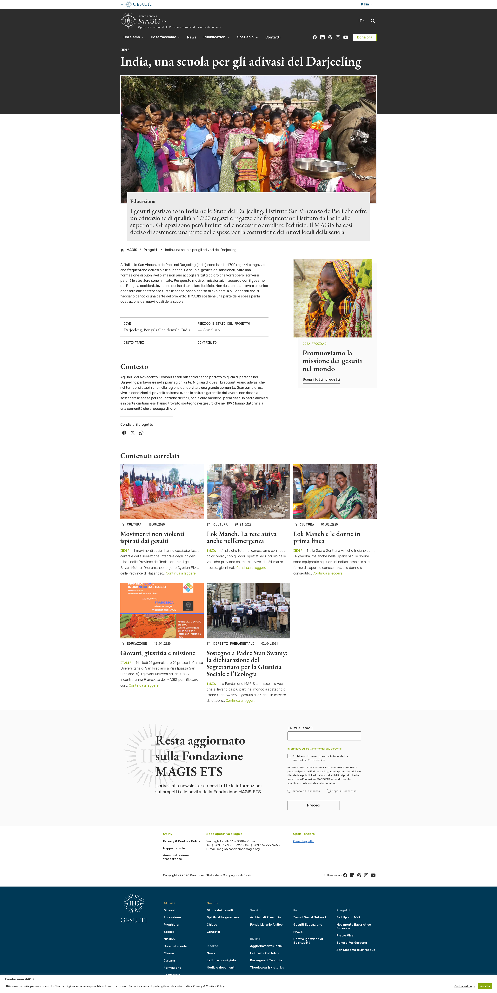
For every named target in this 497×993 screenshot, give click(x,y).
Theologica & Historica (267, 967)
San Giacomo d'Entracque (355, 950)
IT (361, 21)
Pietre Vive (344, 935)
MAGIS (131, 250)
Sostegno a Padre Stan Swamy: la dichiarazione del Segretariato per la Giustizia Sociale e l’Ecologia (247, 663)
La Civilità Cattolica (264, 953)
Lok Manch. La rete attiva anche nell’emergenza (241, 537)
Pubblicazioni (215, 37)
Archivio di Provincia (265, 917)
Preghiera (171, 924)
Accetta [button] (485, 986)
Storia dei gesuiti (220, 910)
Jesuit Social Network (310, 917)
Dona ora (364, 37)
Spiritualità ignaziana (223, 917)
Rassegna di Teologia (266, 960)
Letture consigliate (221, 960)
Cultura (169, 960)
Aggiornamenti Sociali (266, 946)
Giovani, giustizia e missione (157, 653)
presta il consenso (306, 791)
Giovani (169, 910)
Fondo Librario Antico (266, 924)
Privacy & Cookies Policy (181, 841)
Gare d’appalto (303, 841)
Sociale (169, 932)
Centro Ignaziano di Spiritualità (308, 940)
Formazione (172, 967)
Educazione (172, 917)
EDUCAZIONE (137, 643)
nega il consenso (344, 791)
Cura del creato (175, 946)
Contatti (272, 37)
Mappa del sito (174, 848)
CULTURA (134, 524)
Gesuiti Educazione (307, 924)
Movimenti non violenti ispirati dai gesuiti (152, 537)
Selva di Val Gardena (351, 942)
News (191, 37)
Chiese (169, 953)
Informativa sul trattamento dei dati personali (315, 748)
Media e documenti (221, 967)
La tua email (300, 728)
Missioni (170, 939)
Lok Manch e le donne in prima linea (326, 537)
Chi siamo (132, 37)
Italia (365, 4)
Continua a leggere (181, 573)
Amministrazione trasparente (176, 857)
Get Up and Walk (348, 917)
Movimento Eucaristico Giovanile (353, 926)
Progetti (151, 250)
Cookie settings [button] (464, 986)
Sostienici (246, 37)
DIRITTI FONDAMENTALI (233, 643)
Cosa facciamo (164, 37)
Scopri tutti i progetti (321, 379)
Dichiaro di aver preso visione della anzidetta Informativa (320, 758)
